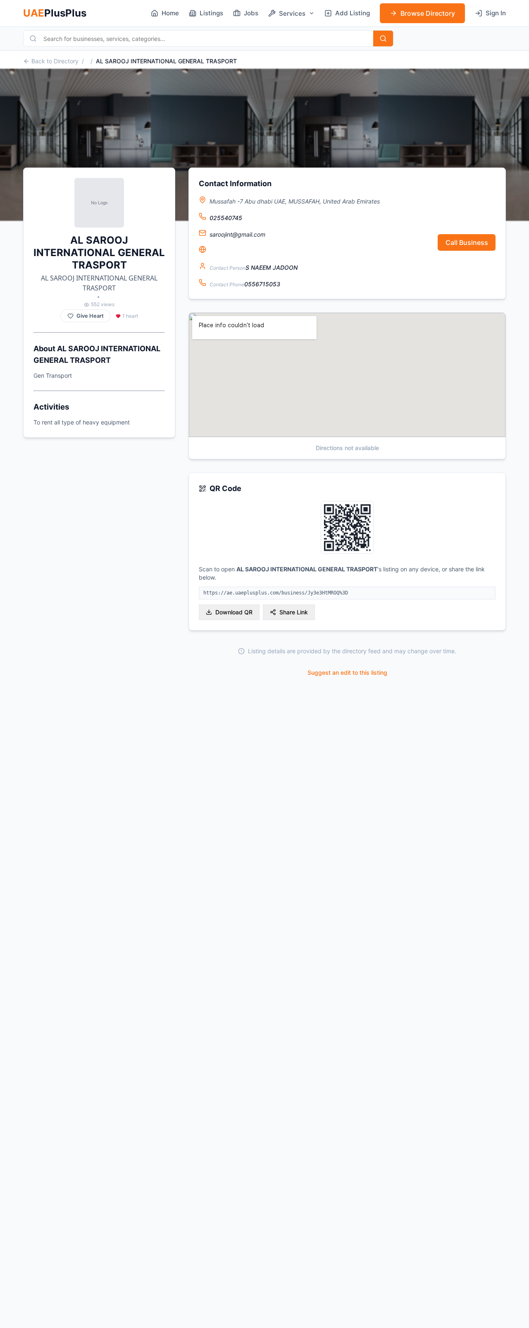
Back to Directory (55, 61)
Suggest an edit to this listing (347, 672)
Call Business (467, 242)
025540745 (226, 217)
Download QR (234, 612)
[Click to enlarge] (347, 528)
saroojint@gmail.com (237, 234)
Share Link (293, 612)
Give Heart (90, 316)
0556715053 (262, 284)
